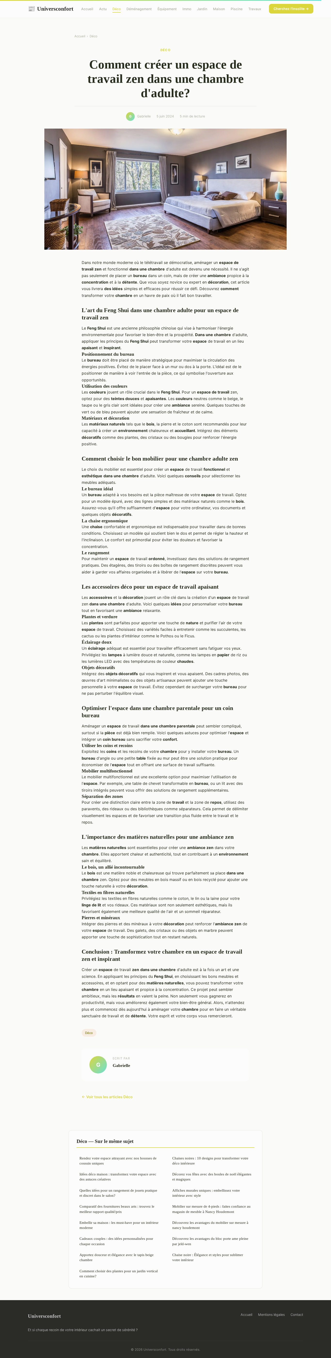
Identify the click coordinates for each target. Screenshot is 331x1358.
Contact (297, 1314)
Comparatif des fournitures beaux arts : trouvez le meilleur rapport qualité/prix (116, 1208)
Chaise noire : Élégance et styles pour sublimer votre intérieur (207, 1257)
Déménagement (139, 9)
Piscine (237, 9)
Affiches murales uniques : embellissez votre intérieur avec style (206, 1192)
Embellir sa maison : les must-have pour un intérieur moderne (118, 1225)
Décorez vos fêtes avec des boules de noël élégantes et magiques (211, 1176)
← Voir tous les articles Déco (107, 1097)
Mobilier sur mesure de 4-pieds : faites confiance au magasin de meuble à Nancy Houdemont (211, 1208)
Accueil (87, 9)
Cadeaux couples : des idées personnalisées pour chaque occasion (116, 1241)
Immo (186, 9)
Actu (103, 9)
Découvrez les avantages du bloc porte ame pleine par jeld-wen (210, 1241)
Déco (116, 9)
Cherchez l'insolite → (291, 9)
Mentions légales (271, 1314)
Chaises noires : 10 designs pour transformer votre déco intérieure (210, 1160)
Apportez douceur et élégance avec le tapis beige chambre (116, 1257)
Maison (219, 9)
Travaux (254, 9)
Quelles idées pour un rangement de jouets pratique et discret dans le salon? (118, 1192)
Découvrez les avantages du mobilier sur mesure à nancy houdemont (210, 1225)
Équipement (167, 9)
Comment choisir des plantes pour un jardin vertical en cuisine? (118, 1273)
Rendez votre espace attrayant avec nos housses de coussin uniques (118, 1160)
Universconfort (50, 9)
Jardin (202, 9)
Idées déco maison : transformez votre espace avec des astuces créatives (117, 1176)
